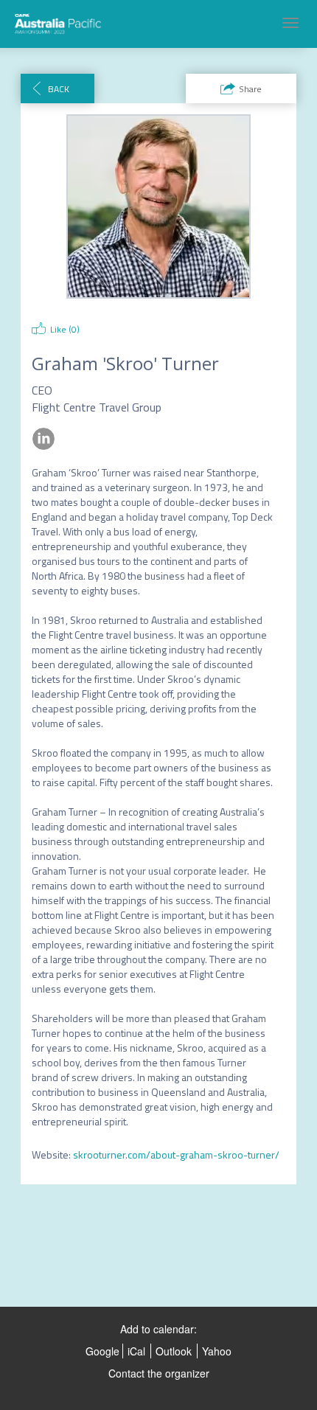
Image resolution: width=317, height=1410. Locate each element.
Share (250, 89)
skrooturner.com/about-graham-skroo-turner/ (176, 1154)
